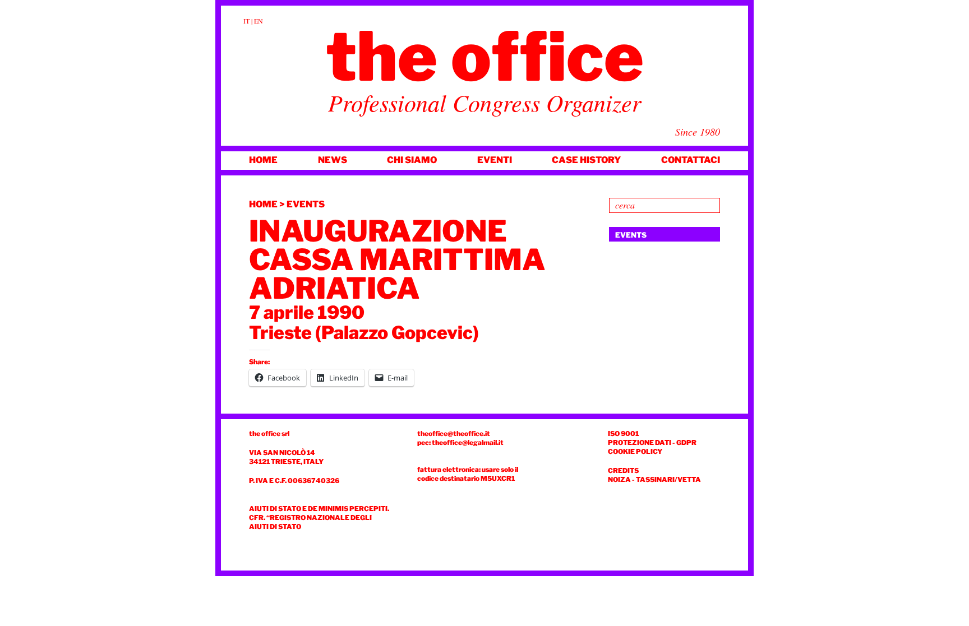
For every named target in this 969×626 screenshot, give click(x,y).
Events (306, 204)
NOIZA (619, 479)
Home (263, 160)
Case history (586, 160)
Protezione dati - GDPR (652, 442)
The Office (485, 57)
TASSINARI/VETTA (668, 479)
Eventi (494, 160)
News (332, 160)
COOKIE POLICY (635, 451)
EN (258, 20)
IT (246, 20)
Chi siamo (412, 160)
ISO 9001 (623, 433)
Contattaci (690, 160)
